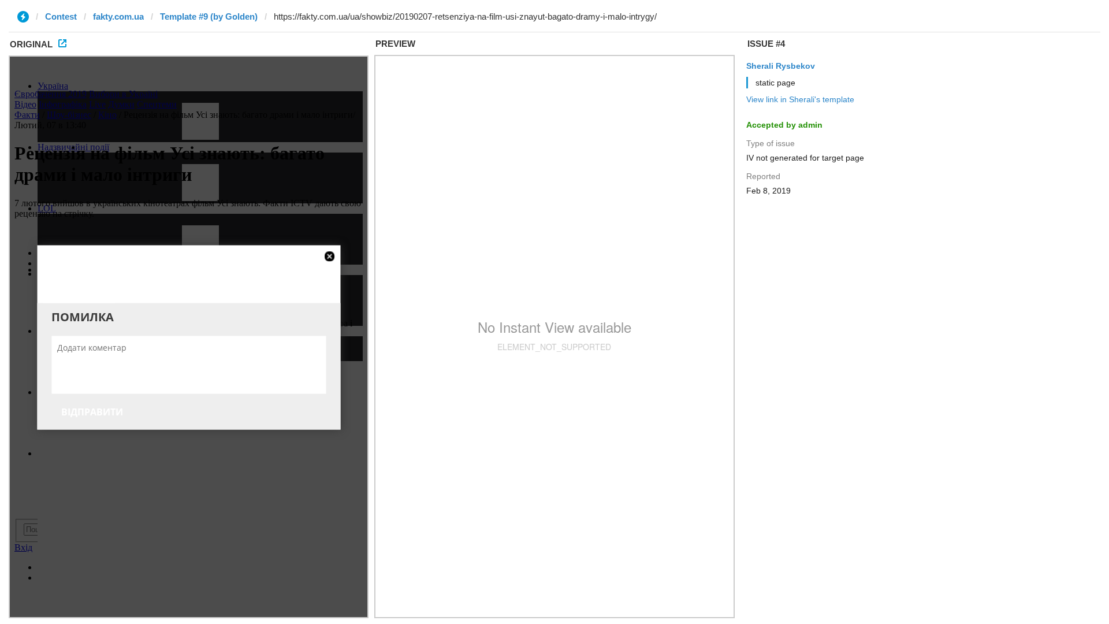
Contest (61, 16)
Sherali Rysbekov (780, 65)
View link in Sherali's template (800, 99)
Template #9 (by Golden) (209, 16)
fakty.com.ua (118, 16)
